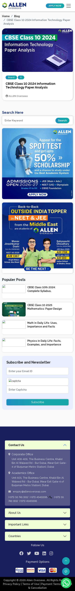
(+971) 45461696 (38, 497)
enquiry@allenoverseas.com (29, 491)
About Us (14, 512)
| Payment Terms (50, 583)
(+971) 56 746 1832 (18, 497)
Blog (17, 16)
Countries (14, 536)
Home (6, 16)
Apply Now (55, 6)
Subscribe (37, 402)
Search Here (12, 112)
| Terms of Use (30, 583)
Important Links (18, 524)
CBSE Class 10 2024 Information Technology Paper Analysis (30, 85)
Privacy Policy (12, 583)
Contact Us (16, 445)
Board (11, 77)
